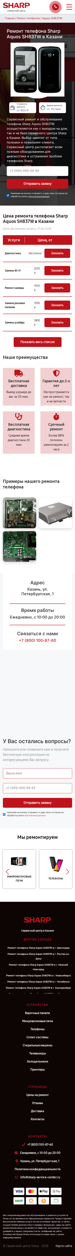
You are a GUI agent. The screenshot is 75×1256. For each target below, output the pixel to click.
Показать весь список (37, 342)
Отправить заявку (37, 184)
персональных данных (38, 196)
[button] (7, 872)
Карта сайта (64, 1246)
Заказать (57, 253)
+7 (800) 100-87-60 (37, 640)
